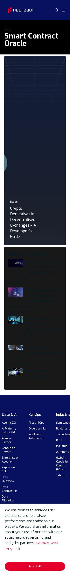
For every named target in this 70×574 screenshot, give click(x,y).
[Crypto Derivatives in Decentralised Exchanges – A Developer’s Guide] (35, 150)
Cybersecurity (37, 428)
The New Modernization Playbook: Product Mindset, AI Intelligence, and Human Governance (33, 298)
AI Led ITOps (36, 423)
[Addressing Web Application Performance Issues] (15, 350)
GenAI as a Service (8, 450)
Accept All (35, 566)
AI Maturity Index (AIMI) (9, 430)
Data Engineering (9, 489)
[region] (35, 539)
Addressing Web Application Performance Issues (34, 353)
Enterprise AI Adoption (10, 460)
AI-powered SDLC (9, 469)
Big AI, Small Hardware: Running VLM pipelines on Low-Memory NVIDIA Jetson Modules (35, 269)
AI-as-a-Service (7, 440)
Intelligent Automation (36, 436)
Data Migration (8, 498)
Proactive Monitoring (40, 371)
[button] (64, 10)
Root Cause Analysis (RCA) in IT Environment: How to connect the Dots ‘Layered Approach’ (34, 327)
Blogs (14, 202)
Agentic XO (9, 423)
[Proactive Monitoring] (15, 374)
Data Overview (8, 479)
